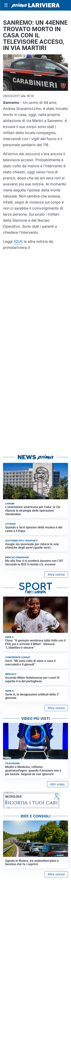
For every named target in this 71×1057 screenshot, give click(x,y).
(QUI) (18, 241)
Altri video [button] (57, 784)
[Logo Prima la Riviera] (35, 5)
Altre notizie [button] (56, 574)
